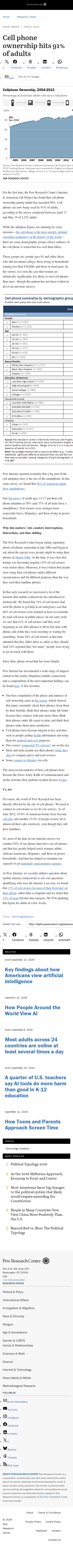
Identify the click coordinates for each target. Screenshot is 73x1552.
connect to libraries (25, 760)
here (16, 686)
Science (8, 1362)
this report (41, 700)
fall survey (14, 498)
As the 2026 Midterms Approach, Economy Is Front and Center (37, 1176)
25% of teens (11, 898)
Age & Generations (15, 1332)
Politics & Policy (13, 1292)
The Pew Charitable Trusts (53, 1497)
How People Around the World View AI (32, 1010)
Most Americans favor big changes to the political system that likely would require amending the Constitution (37, 1194)
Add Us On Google (28, 76)
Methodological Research (19, 1386)
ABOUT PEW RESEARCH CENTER (20, 1474)
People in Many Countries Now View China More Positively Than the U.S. (36, 1214)
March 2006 (22, 557)
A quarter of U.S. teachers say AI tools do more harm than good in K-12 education (35, 1086)
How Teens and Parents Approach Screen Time (33, 1124)
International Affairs (16, 1300)
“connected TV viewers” (36, 745)
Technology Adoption (23, 916)
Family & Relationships (18, 1345)
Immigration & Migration (19, 1308)
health (37, 735)
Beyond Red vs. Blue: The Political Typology (37, 1230)
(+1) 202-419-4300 (14, 1280)
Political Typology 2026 (29, 1164)
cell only (8, 819)
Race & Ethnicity (13, 1316)
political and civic (27, 740)
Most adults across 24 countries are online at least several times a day (34, 1045)
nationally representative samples (41, 863)
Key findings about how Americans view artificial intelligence (34, 975)
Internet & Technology (17, 1370)
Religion (8, 1324)
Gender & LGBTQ (14, 1340)
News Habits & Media (17, 1378)
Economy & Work (14, 1353)
